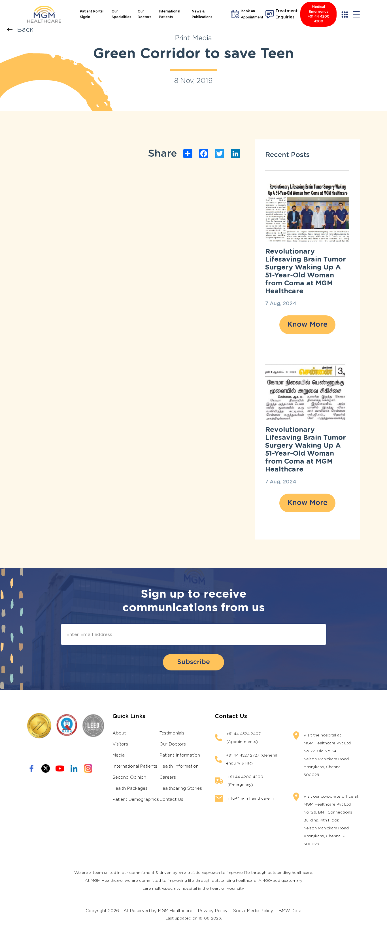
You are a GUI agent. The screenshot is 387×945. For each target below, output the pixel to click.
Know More (307, 324)
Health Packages (130, 788)
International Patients (169, 14)
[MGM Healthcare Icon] (65, 725)
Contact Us (171, 799)
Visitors (120, 744)
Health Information (179, 766)
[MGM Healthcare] (44, 14)
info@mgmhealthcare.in (250, 798)
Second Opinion (129, 777)
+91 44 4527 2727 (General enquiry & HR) (251, 759)
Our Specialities (121, 14)
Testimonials (172, 733)
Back (25, 29)
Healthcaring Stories (181, 788)
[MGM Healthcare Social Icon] (31, 768)
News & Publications (202, 14)
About (119, 733)
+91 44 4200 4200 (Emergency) (245, 781)
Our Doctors (144, 14)
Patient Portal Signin (91, 14)
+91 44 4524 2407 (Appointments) (243, 738)
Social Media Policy (253, 911)
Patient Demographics (135, 799)
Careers (168, 777)
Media (118, 755)
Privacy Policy (212, 911)
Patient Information (180, 755)
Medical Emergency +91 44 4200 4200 (318, 14)
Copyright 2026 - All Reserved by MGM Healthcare (139, 911)
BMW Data (290, 911)
